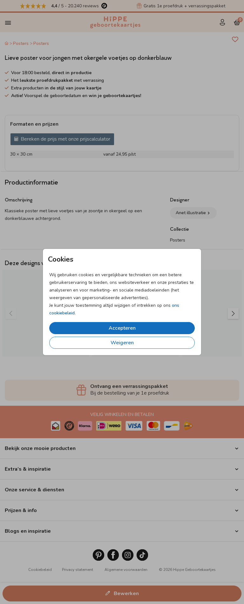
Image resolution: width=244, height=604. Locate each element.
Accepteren (122, 328)
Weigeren (122, 342)
